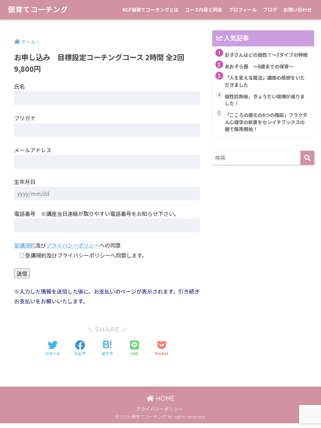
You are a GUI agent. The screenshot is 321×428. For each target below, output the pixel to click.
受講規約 (24, 245)
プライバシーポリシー (72, 245)
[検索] (307, 158)
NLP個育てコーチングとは (151, 9)
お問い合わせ (297, 9)
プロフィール (243, 9)
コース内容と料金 (203, 9)
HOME (164, 398)
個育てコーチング (38, 9)
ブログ (270, 9)
